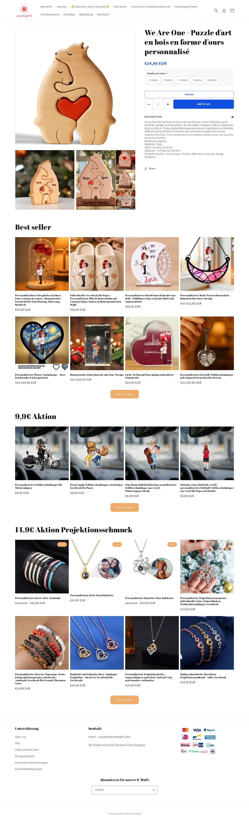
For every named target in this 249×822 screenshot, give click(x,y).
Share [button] (152, 168)
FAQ (17, 743)
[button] (216, 11)
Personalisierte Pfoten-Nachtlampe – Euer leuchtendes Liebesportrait (40, 376)
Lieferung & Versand (27, 749)
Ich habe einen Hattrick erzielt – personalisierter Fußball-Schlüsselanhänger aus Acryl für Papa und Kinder (207, 488)
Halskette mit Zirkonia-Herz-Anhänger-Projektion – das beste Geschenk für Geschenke (94, 677)
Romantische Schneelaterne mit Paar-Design (97, 374)
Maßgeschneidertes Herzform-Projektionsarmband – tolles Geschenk (203, 676)
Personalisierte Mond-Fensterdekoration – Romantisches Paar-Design (205, 297)
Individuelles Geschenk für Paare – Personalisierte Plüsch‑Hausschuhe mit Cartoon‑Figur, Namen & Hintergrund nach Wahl (95, 300)
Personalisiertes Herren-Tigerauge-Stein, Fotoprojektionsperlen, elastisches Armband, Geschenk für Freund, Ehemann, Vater (40, 679)
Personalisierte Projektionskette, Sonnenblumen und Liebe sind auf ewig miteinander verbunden (148, 677)
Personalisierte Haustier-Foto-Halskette (149, 598)
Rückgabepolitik (24, 756)
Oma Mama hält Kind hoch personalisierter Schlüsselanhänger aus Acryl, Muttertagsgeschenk (150, 488)
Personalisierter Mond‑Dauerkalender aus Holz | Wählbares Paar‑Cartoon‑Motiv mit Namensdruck (150, 298)
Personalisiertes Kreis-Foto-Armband (37, 598)
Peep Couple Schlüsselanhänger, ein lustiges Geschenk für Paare (96, 486)
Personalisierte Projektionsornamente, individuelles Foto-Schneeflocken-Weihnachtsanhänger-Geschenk (203, 601)
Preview (189, 94)
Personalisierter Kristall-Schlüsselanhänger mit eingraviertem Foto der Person (207, 376)
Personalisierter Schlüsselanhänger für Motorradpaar (38, 486)
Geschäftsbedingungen (28, 769)
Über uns (20, 736)
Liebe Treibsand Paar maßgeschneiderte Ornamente (149, 376)
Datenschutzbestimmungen (31, 762)
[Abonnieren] (153, 790)
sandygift (119, 814)
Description (153, 116)
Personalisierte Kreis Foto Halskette (92, 595)
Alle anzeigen (124, 394)
